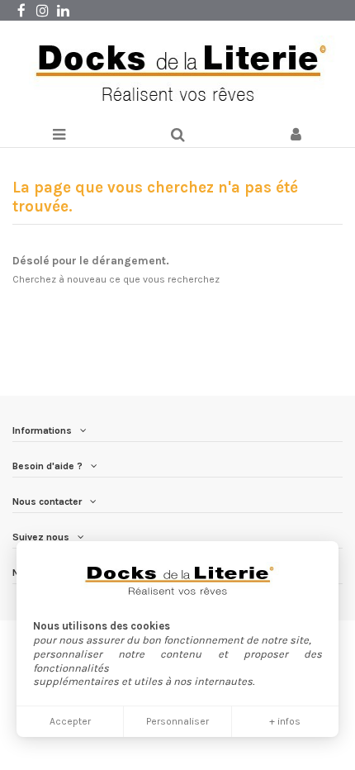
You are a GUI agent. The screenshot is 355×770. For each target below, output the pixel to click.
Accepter (70, 721)
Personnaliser (177, 721)
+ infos (285, 721)
